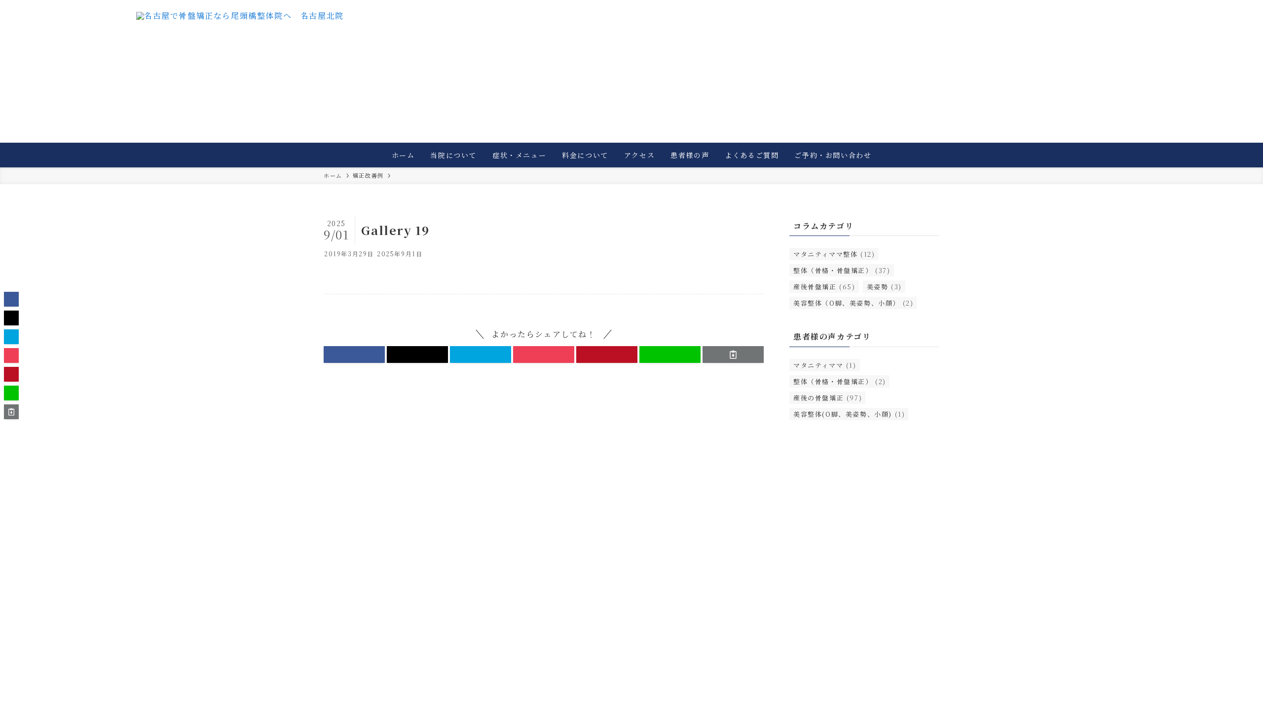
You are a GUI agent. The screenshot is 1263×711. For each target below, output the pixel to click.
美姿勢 (884, 286)
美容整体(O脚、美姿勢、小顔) (849, 414)
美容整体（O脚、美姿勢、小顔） (853, 303)
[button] (354, 354)
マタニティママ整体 (834, 254)
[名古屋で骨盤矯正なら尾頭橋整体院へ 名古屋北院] (240, 32)
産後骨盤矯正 (824, 286)
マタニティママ (824, 365)
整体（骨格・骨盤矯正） (842, 270)
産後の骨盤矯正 (827, 397)
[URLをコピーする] (733, 354)
